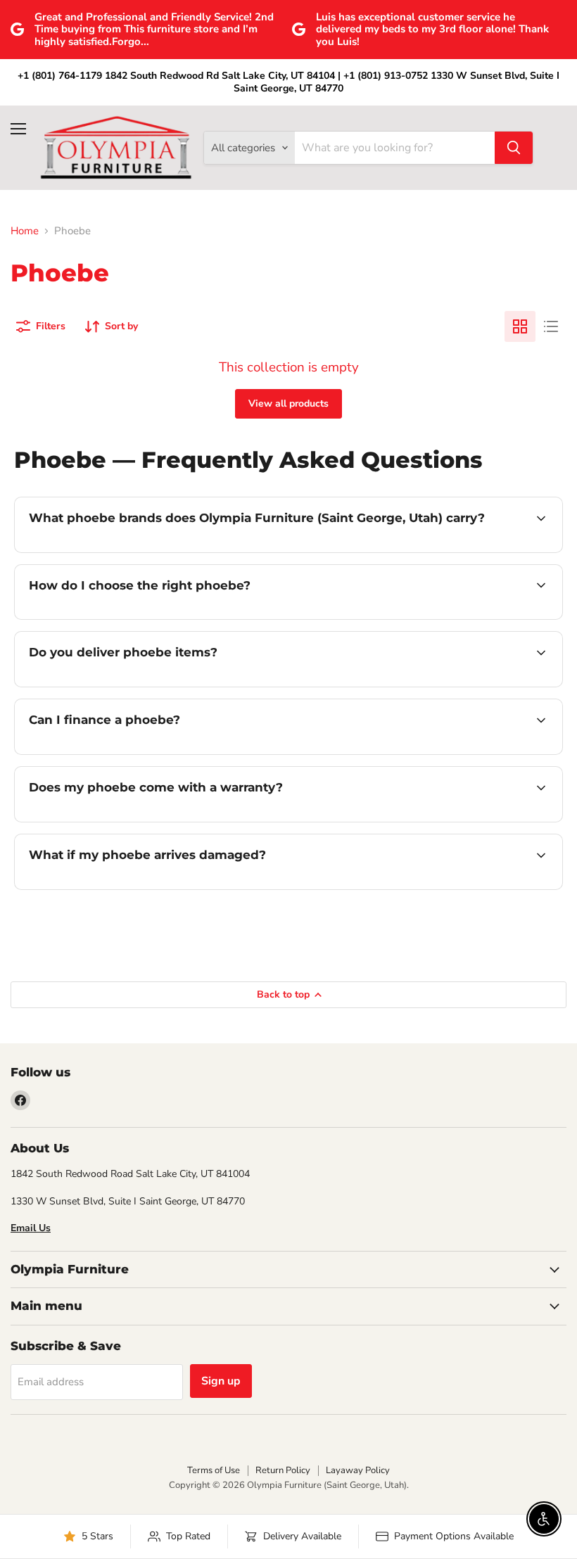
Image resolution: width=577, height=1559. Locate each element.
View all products (288, 403)
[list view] (550, 326)
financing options (134, 753)
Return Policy (282, 1470)
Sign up (221, 1381)
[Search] (514, 148)
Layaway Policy (358, 1470)
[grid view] (520, 326)
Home (25, 231)
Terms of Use (213, 1470)
